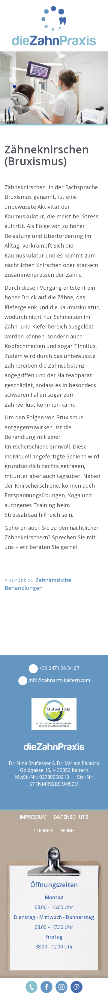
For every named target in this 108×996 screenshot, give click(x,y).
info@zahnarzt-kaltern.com (58, 680)
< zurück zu (37, 583)
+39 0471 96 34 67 (58, 668)
